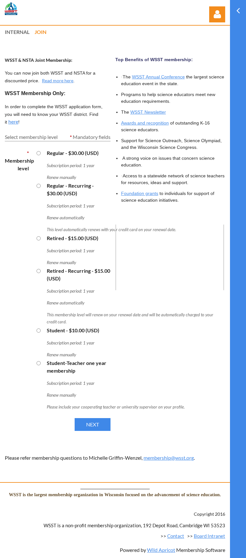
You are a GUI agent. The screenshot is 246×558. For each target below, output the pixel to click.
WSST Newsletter (148, 112)
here (13, 121)
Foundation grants (139, 193)
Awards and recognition (145, 122)
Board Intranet (209, 536)
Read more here (57, 80)
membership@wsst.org (169, 458)
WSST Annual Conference (158, 76)
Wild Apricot (161, 550)
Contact (175, 536)
